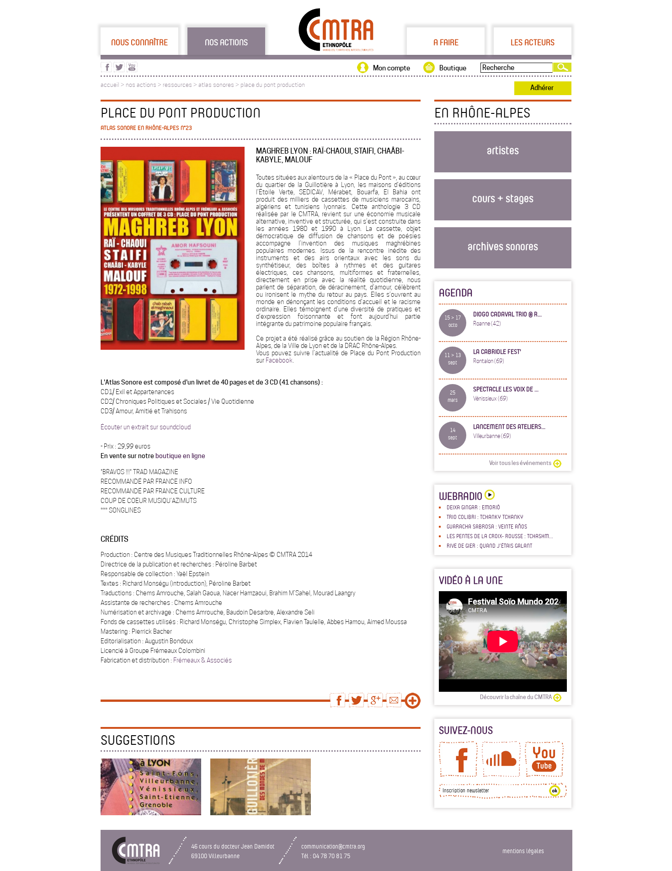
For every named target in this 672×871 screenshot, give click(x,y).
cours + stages (502, 198)
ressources (177, 84)
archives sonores (503, 246)
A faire (446, 42)
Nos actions (226, 42)
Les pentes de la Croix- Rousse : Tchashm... (500, 536)
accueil (110, 84)
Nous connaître (139, 42)
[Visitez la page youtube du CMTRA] (132, 70)
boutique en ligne (180, 456)
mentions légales (523, 850)
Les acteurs (533, 42)
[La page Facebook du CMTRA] (458, 774)
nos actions (141, 84)
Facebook (278, 360)
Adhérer (542, 88)
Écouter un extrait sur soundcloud (146, 427)
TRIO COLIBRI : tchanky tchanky (485, 516)
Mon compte (391, 68)
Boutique (452, 68)
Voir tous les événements (520, 463)
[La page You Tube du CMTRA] (544, 774)
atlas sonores (216, 84)
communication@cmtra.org (333, 846)
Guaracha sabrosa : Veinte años (487, 526)
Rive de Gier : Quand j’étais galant (489, 545)
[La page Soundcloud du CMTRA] (501, 774)
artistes (503, 150)
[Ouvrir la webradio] (488, 495)
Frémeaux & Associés (202, 660)
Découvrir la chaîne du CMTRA (516, 697)
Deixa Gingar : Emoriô (473, 507)
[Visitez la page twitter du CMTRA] (119, 70)
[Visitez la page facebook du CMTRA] (106, 70)
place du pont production (272, 84)
